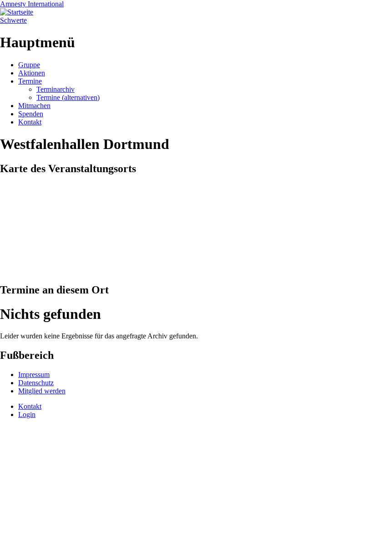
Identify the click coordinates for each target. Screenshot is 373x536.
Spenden (30, 114)
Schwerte (13, 20)
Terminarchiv (55, 89)
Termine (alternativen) (68, 97)
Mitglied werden (42, 391)
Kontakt (29, 122)
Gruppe (29, 65)
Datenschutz (36, 383)
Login (26, 414)
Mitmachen (34, 105)
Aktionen (31, 73)
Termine (30, 81)
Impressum (34, 374)
